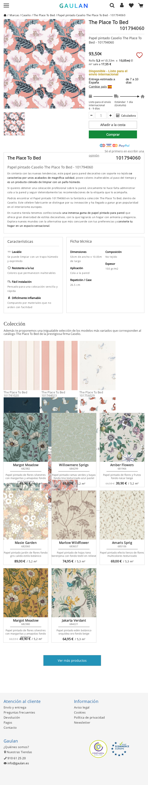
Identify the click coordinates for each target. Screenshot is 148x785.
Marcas (14, 15)
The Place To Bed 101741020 (15, 394)
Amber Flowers (122, 465)
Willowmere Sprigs (74, 465)
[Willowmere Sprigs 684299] (74, 437)
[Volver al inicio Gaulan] (5, 15)
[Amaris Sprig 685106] (122, 515)
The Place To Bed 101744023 (53, 394)
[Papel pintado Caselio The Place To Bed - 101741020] (37, 365)
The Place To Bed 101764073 (91, 450)
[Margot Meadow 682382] (25, 437)
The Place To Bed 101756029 (91, 394)
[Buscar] (112, 5)
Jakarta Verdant (74, 620)
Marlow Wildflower (74, 542)
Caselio (26, 15)
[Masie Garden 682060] (25, 515)
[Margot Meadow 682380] (25, 592)
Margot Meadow (26, 465)
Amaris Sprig (122, 542)
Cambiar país (98, 86)
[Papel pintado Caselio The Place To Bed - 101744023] (75, 365)
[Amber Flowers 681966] (122, 437)
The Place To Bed (44, 15)
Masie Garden (26, 542)
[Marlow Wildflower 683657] (74, 515)
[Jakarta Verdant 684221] (74, 592)
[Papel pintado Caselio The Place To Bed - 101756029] (113, 365)
